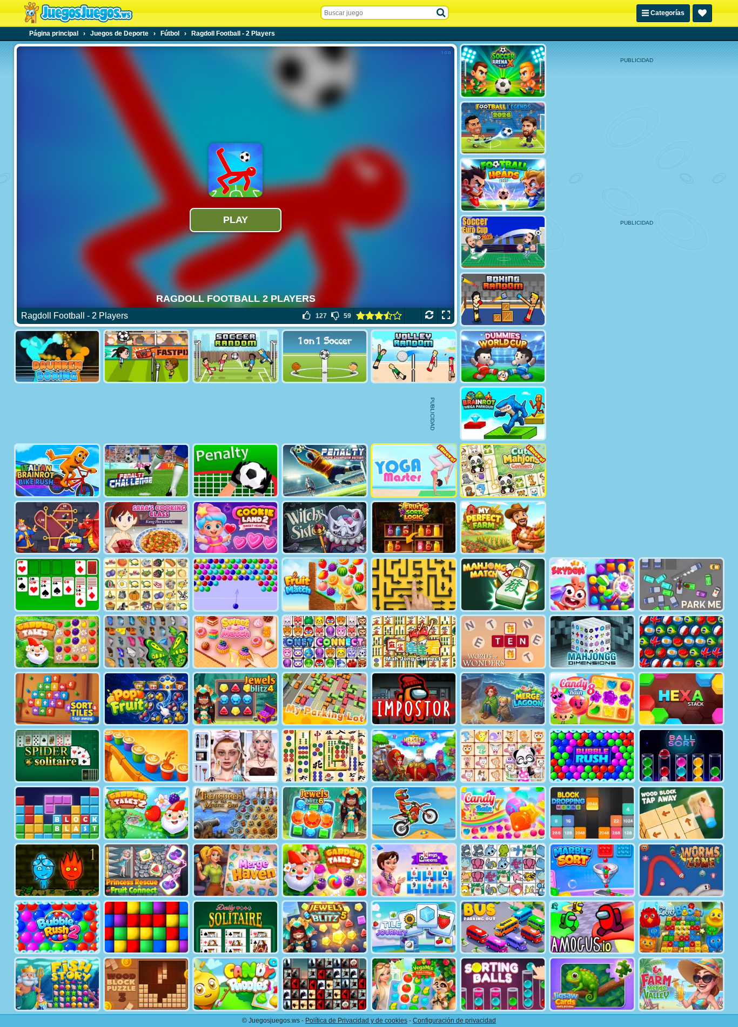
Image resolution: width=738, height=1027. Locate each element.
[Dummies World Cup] (503, 356)
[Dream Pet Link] (503, 755)
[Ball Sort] (681, 755)
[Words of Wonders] (503, 641)
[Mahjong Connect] (414, 641)
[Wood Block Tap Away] (681, 813)
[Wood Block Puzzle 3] (146, 984)
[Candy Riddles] (235, 984)
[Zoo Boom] (681, 927)
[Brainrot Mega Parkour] (503, 413)
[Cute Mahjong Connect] (503, 470)
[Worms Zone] (681, 870)
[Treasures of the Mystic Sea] (235, 813)
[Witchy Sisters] (324, 528)
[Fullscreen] (446, 316)
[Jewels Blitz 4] (235, 699)
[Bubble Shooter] (235, 584)
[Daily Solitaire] (235, 927)
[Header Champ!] (146, 356)
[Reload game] (429, 316)
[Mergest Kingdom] (414, 755)
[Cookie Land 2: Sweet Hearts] (235, 528)
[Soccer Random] (235, 356)
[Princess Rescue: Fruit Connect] (146, 870)
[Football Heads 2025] (503, 185)
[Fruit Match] (324, 584)
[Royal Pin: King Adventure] (57, 528)
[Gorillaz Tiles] (324, 984)
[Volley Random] (414, 356)
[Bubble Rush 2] (57, 927)
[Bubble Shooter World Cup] (681, 641)
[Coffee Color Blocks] (146, 755)
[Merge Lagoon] (503, 699)
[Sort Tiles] (57, 699)
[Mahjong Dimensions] (592, 641)
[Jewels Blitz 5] (324, 927)
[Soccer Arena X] (503, 71)
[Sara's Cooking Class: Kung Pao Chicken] (146, 528)
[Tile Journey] (414, 927)
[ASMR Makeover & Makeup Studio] (235, 755)
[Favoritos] (702, 13)
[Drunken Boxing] (57, 356)
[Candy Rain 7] (503, 813)
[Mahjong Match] (503, 584)
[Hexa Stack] (681, 699)
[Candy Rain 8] (592, 699)
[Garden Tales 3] (324, 870)
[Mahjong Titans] (324, 755)
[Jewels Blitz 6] (324, 813)
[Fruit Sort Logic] (414, 528)
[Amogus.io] (592, 927)
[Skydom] (592, 584)
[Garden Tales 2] (146, 813)
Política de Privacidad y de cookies (356, 1020)
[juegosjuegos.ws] (78, 13)
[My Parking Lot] (324, 699)
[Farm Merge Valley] (681, 984)
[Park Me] (681, 584)
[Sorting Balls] (503, 984)
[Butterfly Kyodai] (146, 641)
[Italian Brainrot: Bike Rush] (57, 470)
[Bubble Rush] (592, 755)
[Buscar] (441, 12)
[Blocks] (146, 927)
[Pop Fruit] (146, 699)
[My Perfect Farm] (503, 528)
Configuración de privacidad (454, 1020)
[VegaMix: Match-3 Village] (414, 984)
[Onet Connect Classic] (324, 641)
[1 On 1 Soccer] (324, 356)
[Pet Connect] (503, 870)
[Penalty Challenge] (146, 470)
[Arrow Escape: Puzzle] (414, 584)
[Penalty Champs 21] (235, 470)
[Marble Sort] (592, 870)
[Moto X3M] (414, 813)
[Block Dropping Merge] (592, 813)
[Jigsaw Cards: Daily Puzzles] (592, 984)
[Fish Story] (57, 984)
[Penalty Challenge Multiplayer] (324, 470)
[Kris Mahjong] (146, 584)
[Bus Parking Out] (503, 927)
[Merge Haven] (235, 870)
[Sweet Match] (235, 641)
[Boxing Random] (503, 299)
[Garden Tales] (57, 641)
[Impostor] (414, 699)
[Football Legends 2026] (503, 128)
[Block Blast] (57, 813)
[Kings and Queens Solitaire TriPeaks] (414, 870)
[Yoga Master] (414, 470)
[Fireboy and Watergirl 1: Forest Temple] (57, 870)
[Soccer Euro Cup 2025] (503, 242)
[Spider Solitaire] (57, 755)
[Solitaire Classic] (57, 584)
